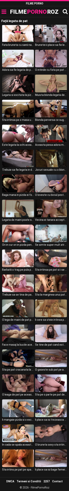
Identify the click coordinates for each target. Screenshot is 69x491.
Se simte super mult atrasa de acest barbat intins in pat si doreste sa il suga (51, 244)
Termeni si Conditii (29, 481)
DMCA (10, 481)
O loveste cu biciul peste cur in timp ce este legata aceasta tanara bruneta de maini (51, 194)
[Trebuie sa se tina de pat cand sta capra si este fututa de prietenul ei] (18, 283)
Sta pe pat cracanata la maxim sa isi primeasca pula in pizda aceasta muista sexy (18, 369)
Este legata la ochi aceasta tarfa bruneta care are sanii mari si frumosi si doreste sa (18, 144)
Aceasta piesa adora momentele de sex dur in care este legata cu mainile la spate (51, 144)
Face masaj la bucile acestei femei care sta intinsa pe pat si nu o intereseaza (18, 344)
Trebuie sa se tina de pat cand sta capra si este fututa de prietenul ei (18, 294)
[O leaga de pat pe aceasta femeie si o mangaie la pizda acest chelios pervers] (18, 383)
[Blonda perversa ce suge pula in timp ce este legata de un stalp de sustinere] (51, 108)
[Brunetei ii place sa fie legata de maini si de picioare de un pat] (51, 33)
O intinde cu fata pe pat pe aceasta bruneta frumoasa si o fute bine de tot (51, 69)
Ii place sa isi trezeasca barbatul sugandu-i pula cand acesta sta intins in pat (51, 419)
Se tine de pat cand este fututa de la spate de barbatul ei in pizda (51, 344)
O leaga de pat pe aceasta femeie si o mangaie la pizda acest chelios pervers (18, 394)
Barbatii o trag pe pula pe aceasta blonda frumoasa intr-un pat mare (18, 269)
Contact (57, 481)
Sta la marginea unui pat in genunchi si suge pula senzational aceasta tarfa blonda (51, 294)
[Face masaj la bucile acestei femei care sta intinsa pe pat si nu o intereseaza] (18, 333)
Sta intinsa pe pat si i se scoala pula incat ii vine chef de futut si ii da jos (51, 269)
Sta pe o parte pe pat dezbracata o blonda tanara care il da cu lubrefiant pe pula (51, 394)
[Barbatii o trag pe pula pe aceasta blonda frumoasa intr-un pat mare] (18, 258)
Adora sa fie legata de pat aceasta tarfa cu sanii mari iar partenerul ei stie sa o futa (18, 69)
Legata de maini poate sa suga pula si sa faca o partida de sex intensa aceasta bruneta (18, 219)
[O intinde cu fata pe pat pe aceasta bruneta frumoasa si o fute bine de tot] (51, 58)
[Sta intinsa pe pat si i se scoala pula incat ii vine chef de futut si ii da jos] (51, 258)
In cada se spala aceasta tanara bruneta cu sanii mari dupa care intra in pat (18, 444)
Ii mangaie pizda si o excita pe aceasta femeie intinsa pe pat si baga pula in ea (18, 419)
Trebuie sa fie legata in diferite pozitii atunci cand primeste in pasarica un (18, 169)
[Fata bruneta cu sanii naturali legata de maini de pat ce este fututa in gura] (18, 33)
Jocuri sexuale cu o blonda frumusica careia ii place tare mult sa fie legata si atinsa (51, 169)
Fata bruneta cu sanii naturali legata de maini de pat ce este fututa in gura (18, 44)
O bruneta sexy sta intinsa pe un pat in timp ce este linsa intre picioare (51, 444)
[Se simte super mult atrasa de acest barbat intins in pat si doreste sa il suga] (51, 233)
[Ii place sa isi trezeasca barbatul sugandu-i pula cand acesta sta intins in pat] (51, 408)
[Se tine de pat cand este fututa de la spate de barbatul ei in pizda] (51, 333)
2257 (47, 481)
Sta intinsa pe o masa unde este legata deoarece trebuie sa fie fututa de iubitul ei (18, 119)
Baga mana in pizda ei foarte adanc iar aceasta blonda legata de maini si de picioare (18, 194)
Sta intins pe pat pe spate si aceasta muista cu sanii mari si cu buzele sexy (18, 469)
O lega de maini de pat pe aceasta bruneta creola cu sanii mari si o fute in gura (18, 319)
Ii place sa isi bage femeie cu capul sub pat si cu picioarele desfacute (51, 469)
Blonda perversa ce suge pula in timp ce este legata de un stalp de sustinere (51, 119)
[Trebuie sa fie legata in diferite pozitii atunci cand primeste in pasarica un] (18, 158)
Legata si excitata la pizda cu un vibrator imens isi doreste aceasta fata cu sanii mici (18, 94)
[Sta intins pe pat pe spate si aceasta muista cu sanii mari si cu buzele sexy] (18, 458)
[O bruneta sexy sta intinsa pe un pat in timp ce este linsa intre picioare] (51, 433)
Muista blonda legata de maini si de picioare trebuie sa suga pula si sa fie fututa (51, 94)
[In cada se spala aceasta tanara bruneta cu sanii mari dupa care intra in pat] (18, 433)
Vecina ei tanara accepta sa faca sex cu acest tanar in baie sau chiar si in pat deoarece (51, 219)
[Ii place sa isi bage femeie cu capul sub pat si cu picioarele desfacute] (51, 458)
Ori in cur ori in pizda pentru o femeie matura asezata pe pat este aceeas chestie (18, 244)
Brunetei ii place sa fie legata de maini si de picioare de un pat (51, 44)
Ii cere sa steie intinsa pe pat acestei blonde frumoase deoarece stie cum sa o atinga (51, 319)
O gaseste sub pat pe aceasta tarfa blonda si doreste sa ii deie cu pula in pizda (51, 369)
